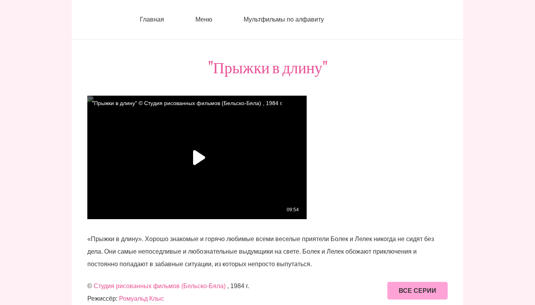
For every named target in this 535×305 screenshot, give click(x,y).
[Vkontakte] (352, 19)
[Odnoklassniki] (383, 19)
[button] (216, 19)
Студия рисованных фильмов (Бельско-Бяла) (160, 286)
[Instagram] (367, 19)
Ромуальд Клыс (141, 298)
